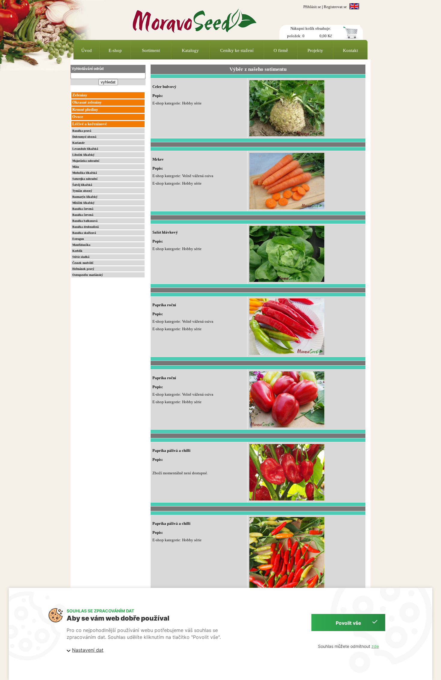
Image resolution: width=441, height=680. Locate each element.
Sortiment (151, 50)
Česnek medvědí (82, 262)
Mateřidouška (81, 244)
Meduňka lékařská (84, 172)
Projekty (315, 50)
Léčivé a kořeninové (89, 124)
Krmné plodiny (85, 109)
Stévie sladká (80, 256)
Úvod (86, 50)
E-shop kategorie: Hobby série (177, 103)
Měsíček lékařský (83, 202)
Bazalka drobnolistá (85, 226)
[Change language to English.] (354, 7)
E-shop (115, 50)
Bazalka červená (82, 208)
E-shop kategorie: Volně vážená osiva (182, 176)
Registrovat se (335, 7)
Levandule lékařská (85, 148)
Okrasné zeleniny (87, 102)
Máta (75, 166)
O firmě (281, 50)
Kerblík (77, 250)
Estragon (78, 238)
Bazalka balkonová (85, 220)
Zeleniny (79, 95)
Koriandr (78, 142)
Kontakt (350, 50)
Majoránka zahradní (85, 160)
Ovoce (77, 117)
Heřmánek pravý (83, 268)
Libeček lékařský (83, 154)
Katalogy (190, 50)
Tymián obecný (82, 190)
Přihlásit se (312, 7)
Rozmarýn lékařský (85, 196)
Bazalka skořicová (84, 232)
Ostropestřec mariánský (87, 275)
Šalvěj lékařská (82, 184)
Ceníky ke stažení (237, 50)
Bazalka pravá (81, 130)
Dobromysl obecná (84, 136)
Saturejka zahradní (85, 178)
